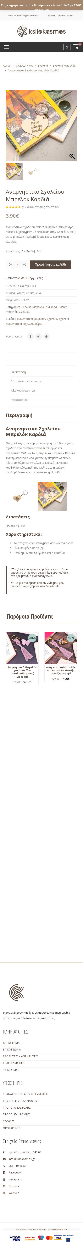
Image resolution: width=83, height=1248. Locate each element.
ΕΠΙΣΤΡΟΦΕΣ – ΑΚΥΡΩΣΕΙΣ (20, 1101)
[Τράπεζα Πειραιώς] (68, 1238)
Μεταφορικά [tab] (19, 400)
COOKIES (8, 1121)
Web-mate (63, 1229)
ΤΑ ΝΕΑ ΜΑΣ (11, 1070)
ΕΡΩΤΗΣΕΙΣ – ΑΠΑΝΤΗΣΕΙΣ (20, 1056)
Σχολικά (43, 65)
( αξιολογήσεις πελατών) (40, 207)
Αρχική (7, 65)
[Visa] (58, 1237)
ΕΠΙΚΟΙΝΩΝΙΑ (12, 1049)
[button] (72, 127)
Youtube (14, 1193)
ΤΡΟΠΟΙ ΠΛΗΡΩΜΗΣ (16, 1114)
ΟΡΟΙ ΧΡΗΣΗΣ (12, 1128)
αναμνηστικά (25, 318)
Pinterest (14, 1186)
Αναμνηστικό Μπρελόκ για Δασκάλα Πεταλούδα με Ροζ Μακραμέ (22, 672)
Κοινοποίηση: (14, 336)
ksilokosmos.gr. (36, 448)
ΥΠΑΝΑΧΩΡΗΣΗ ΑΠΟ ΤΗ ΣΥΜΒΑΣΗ (25, 1094)
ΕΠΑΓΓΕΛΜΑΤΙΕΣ (13, 1063)
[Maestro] (41, 1237)
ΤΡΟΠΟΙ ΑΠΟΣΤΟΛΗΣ (17, 1107)
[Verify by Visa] (15, 1238)
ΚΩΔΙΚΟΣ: (12, 286)
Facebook (52, 586)
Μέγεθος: (12, 300)
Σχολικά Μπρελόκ (64, 65)
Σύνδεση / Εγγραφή (66, 15)
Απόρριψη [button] (41, 10)
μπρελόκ (39, 318)
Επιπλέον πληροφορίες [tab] (26, 381)
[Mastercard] (49, 1237)
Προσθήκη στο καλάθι (50, 264)
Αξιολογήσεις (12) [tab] (23, 390)
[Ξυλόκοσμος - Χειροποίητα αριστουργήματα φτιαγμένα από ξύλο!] (41, 31)
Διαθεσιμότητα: (15, 293)
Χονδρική (51, 15)
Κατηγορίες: (13, 307)
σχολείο (52, 318)
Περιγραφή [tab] (18, 372)
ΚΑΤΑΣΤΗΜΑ (24, 65)
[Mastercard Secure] (29, 1238)
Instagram (15, 1179)
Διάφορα (51, 307)
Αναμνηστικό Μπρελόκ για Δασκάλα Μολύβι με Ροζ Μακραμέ (60, 670)
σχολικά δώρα (32, 324)
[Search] (67, 47)
